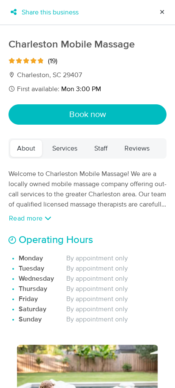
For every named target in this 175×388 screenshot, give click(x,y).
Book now (87, 114)
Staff (100, 148)
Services (64, 148)
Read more (27, 218)
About (26, 148)
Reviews (137, 148)
